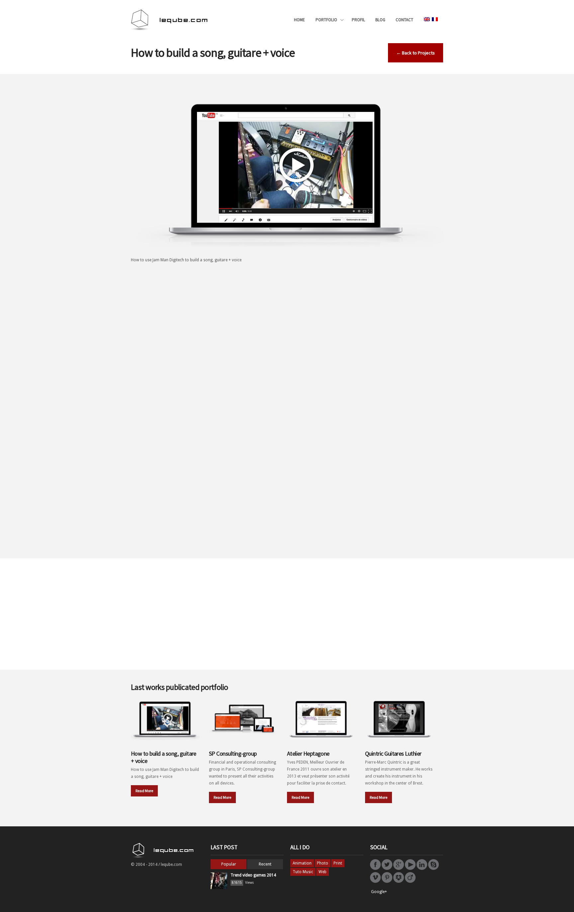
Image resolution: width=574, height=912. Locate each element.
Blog (380, 20)
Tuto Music (303, 872)
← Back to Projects (415, 53)
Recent (265, 864)
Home (299, 20)
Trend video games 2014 (253, 875)
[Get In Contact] (398, 868)
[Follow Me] (387, 868)
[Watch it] (375, 881)
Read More (144, 790)
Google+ (379, 891)
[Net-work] (410, 881)
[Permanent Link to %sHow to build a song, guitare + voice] (165, 719)
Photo (322, 863)
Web (323, 872)
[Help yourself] (398, 881)
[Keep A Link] (422, 868)
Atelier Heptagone (308, 753)
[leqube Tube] (410, 868)
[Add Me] (375, 868)
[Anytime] (433, 868)
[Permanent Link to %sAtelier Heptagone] (321, 719)
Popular (228, 864)
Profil (358, 20)
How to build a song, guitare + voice (163, 757)
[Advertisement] (287, 317)
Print (338, 863)
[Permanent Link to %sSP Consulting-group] (243, 719)
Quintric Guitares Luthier (393, 753)
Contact (404, 20)
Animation (302, 863)
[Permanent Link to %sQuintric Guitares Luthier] (399, 719)
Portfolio (326, 20)
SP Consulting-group (233, 753)
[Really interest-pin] (387, 881)
